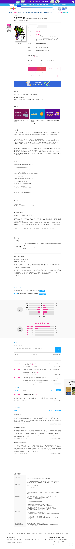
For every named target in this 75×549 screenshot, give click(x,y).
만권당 (19, 4)
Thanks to (55, 366)
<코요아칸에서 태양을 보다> (22, 228)
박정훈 (15, 20)
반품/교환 (46, 476)
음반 (41, 4)
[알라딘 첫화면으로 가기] (13, 9)
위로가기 (71, 544)
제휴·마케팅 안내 (39, 533)
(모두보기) (55, 228)
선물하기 (50, 68)
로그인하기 (42, 290)
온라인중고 (31, 4)
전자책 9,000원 (42, 26)
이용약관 (16, 533)
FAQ (63, 541)
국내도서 (12, 4)
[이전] (15, 32)
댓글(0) (26, 400)
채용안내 (12, 533)
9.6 (35, 56)
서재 (61, 12)
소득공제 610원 (49, 60)
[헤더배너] (63, 9)
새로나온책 (28, 12)
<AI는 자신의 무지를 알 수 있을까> (41, 243)
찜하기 (59, 423)
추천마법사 (20, 12)
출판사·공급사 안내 (51, 533)
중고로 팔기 (39, 72)
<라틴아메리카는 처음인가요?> (34, 228)
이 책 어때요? (42, 294)
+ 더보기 (32, 421)
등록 (58, 349)
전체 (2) (24, 390)
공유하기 (59, 18)
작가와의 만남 (46, 12)
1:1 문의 (53, 541)
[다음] (24, 32)
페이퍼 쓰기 (58, 410)
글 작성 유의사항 (56, 354)
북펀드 (51, 12)
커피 (47, 4)
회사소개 (8, 533)
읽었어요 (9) (34, 293)
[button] (34, 123)
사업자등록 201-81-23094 (18, 539)
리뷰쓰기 (58, 390)
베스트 (24, 12)
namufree (15, 453)
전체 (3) (21, 358)
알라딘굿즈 (26, 4)
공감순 (52, 390)
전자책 (16, 4)
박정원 (15, 400)
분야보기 (10, 12)
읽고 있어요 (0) (28, 293)
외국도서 (22, 4)
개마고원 (21, 20)
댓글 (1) (27, 453)
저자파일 (23, 215)
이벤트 (31, 12)
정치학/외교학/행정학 (27, 99)
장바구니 (65, 4)
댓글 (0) (35, 366)
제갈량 (24, 374)
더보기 (22, 275)
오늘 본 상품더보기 (57, 463)
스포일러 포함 (35, 354)
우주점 (38, 4)
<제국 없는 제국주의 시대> (53, 243)
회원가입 (55, 4)
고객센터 (62, 4)
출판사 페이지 (21, 240)
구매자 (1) (16, 390)
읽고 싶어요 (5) (21, 293)
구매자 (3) (16, 358)
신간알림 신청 (21, 97)
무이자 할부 (41, 60)
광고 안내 (57, 533)
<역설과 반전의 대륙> (45, 228)
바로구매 (41, 68)
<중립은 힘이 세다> (30, 243)
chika (15, 423)
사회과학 (20, 99)
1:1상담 (41, 476)
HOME (9, 4)
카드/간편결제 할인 (31, 60)
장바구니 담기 (32, 68)
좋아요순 (51, 410)
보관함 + (57, 68)
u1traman (24, 366)
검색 (52, 9)
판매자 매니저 (45, 533)
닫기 (73, 1)
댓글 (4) (26, 423)
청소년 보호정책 (28, 533)
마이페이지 (58, 4)
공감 (59, 366)
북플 (58, 12)
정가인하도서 (36, 12)
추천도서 (41, 12)
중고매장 (34, 4)
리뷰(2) (42, 56)
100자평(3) (38, 56)
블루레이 (43, 4)
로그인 (53, 4)
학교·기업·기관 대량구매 (64, 533)
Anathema (24, 384)
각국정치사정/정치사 (36, 99)
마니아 (15, 293)
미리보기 (20, 43)
